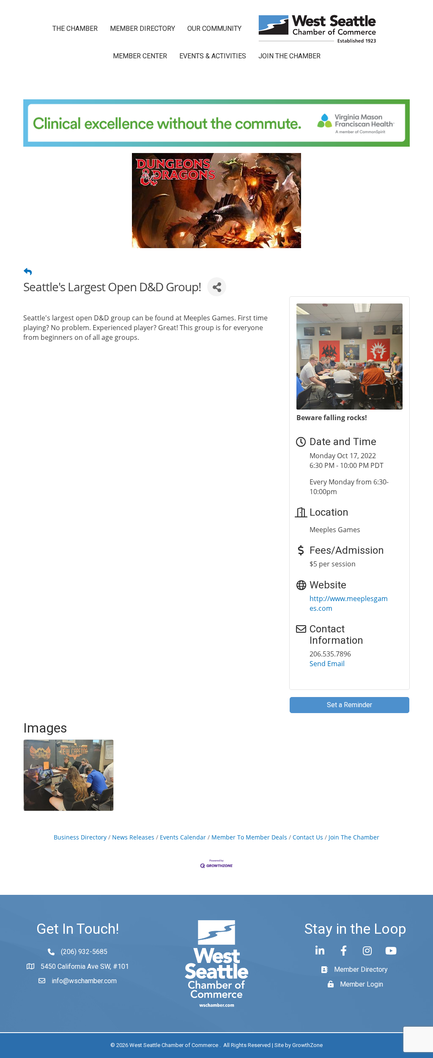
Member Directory (142, 29)
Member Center (140, 56)
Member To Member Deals (249, 837)
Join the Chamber (289, 56)
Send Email (327, 663)
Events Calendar (183, 837)
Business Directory (80, 837)
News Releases (133, 837)
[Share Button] (216, 286)
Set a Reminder (349, 705)
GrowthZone (307, 1045)
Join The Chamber (354, 837)
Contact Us (308, 837)
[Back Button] (28, 272)
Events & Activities (212, 56)
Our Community (214, 29)
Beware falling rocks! (331, 417)
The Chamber (75, 29)
